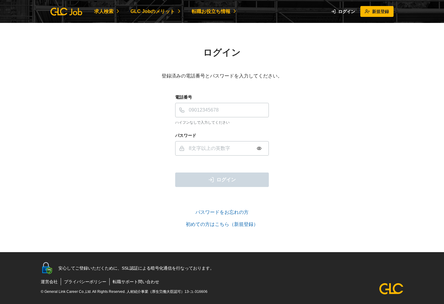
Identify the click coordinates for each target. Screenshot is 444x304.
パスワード (185, 135)
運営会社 (49, 281)
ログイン (346, 11)
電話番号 (183, 97)
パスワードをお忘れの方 (222, 212)
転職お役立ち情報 (211, 11)
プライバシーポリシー (85, 281)
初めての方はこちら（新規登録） (222, 224)
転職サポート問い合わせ (136, 281)
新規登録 (380, 11)
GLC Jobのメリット (152, 11)
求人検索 (104, 11)
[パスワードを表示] (259, 148)
